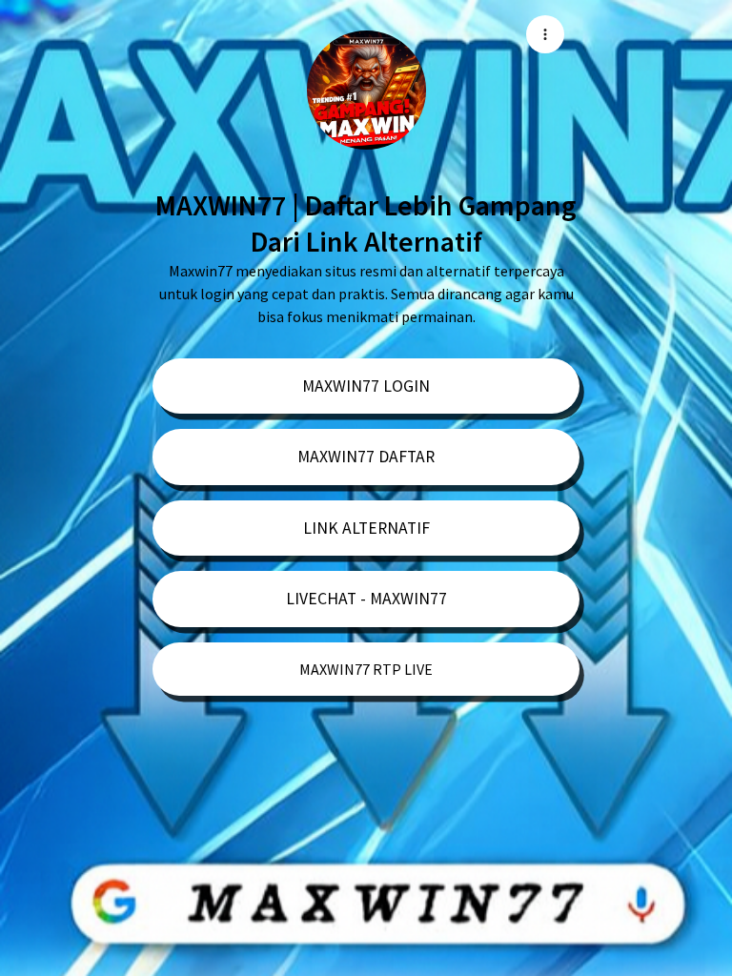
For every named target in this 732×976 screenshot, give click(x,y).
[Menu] (545, 34)
